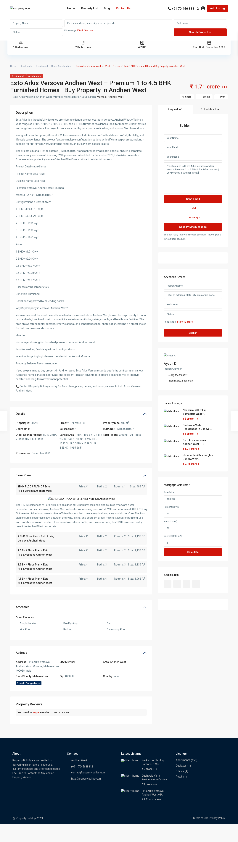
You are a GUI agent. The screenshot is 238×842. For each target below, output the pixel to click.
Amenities (22, 607)
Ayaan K (170, 364)
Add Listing (217, 8)
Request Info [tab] (175, 109)
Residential (42, 66)
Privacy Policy (217, 818)
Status (16, 32)
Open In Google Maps (28, 683)
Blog (107, 8)
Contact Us (123, 8)
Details (20, 414)
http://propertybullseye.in (86, 778)
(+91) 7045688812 (178, 375)
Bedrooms (182, 23)
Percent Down (171, 506)
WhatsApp (194, 217)
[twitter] (177, 584)
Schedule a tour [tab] (210, 109)
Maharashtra (40, 676)
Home (71, 8)
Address (21, 652)
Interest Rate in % (173, 536)
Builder (185, 125)
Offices (180, 771)
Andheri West (115, 96)
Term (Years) (170, 521)
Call (194, 208)
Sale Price (169, 492)
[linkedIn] (186, 584)
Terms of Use (200, 818)
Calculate (193, 552)
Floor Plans (23, 475)
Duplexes (181, 765)
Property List (89, 8)
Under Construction (61, 66)
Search (193, 332)
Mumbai (102, 96)
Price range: (70, 30)
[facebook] (167, 584)
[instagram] (196, 584)
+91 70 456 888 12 (185, 8)
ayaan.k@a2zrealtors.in (180, 380)
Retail (179, 776)
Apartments (26, 66)
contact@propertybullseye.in (88, 772)
